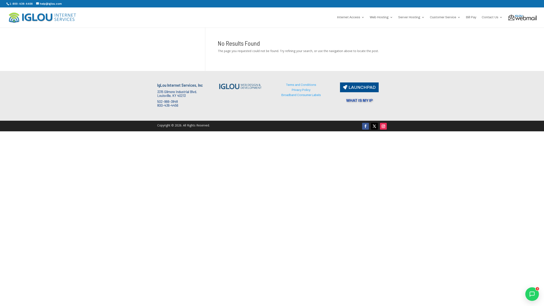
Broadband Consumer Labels (301, 95)
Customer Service (443, 17)
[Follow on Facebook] (365, 126)
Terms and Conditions (301, 84)
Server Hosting (409, 17)
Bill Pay (471, 17)
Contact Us (490, 17)
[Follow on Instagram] (383, 126)
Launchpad (362, 87)
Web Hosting (379, 17)
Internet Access (348, 17)
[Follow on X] (374, 126)
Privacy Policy (301, 90)
